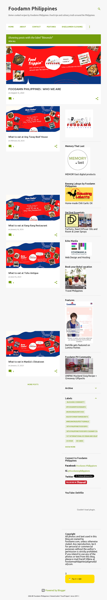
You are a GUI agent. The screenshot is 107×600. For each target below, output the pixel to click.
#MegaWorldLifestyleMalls (77, 421)
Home (11, 27)
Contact (36, 27)
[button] (97, 99)
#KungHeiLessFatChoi (75, 412)
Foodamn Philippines (32, 8)
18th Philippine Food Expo (76, 426)
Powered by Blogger (55, 590)
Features (51, 27)
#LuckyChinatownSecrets (77, 417)
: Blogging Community (75, 402)
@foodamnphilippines (79, 471)
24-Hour (69, 441)
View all (12, 41)
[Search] (99, 9)
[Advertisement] (32, 173)
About (23, 27)
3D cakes (79, 441)
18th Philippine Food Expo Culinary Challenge (85, 431)
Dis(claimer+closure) (72, 27)
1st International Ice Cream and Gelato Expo (84, 436)
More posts (33, 384)
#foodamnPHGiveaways (76, 407)
